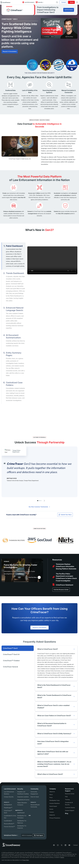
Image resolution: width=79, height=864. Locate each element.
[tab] (14, 256)
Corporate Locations (23, 797)
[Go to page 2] (41, 500)
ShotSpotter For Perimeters (24, 817)
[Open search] (57, 2)
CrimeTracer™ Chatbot (11, 661)
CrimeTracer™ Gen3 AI (11, 654)
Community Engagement (34, 793)
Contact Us (63, 2)
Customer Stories (70, 807)
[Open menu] (77, 2)
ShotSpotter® (8, 805)
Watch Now (68, 10)
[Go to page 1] (39, 500)
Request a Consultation (39, 627)
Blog (66, 813)
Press (51, 797)
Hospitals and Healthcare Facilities (23, 793)
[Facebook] (54, 845)
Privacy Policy (25, 860)
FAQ (66, 797)
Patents (62, 857)
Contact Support (69, 810)
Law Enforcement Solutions (9, 793)
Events (51, 809)
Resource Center (69, 794)
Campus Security (8, 797)
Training (67, 799)
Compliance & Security (69, 804)
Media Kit (52, 815)
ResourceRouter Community (35, 806)
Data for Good (35, 797)
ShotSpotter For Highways (21, 822)
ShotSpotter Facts (54, 800)
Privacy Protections (54, 818)
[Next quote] (44, 501)
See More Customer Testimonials (38, 507)
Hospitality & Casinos (23, 800)
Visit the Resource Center (61, 589)
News (51, 794)
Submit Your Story (66, 515)
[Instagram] (58, 845)
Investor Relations (54, 803)
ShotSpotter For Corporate (21, 827)
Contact (75, 845)
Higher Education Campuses (22, 804)
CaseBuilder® (8, 821)
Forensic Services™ (9, 826)
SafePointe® (21, 813)
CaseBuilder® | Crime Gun (10, 817)
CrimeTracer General (10, 667)
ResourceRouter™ (9, 824)
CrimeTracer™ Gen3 (10, 648)
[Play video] (59, 28)
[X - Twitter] (62, 845)
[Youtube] (69, 845)
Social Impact (53, 806)
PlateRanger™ (8, 808)
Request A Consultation (10, 51)
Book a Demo (71, 2)
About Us (52, 792)
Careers (51, 812)
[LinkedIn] (65, 845)
